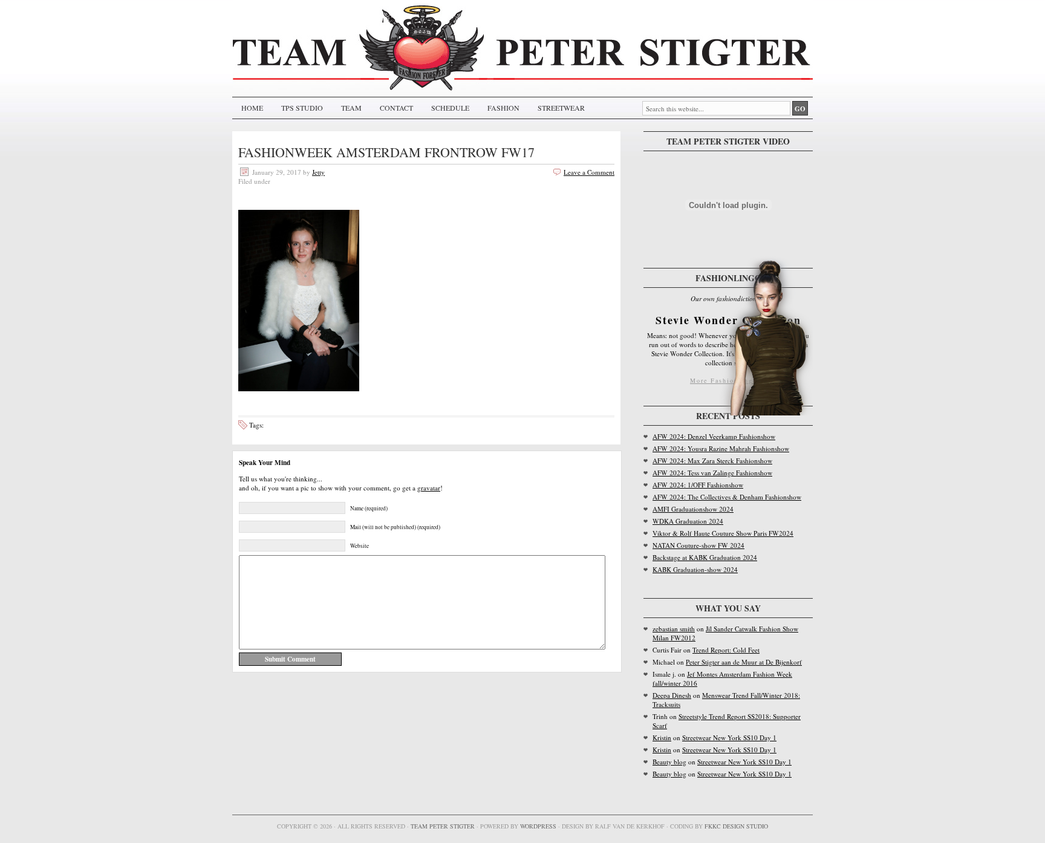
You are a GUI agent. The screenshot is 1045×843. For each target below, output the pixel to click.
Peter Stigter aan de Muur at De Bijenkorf (744, 661)
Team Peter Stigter (443, 826)
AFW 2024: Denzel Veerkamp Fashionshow (714, 436)
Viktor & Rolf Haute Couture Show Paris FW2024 (723, 533)
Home (252, 107)
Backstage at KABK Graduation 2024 (705, 557)
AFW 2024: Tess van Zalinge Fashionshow (712, 472)
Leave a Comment (589, 172)
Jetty (318, 172)
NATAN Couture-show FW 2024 (698, 545)
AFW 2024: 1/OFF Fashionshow (698, 484)
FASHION (503, 107)
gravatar (428, 487)
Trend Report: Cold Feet (726, 649)
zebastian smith (674, 628)
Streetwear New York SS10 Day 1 (729, 737)
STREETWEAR (561, 107)
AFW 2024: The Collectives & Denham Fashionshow (727, 496)
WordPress (538, 826)
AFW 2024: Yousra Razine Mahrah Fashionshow (721, 448)
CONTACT (396, 107)
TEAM (351, 107)
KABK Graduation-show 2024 (695, 569)
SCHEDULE (450, 107)
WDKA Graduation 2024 (688, 521)
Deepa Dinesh (672, 695)
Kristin (662, 737)
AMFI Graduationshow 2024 (693, 508)
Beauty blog (669, 761)
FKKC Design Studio (736, 826)
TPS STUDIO (302, 107)
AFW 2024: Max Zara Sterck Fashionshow (712, 460)
